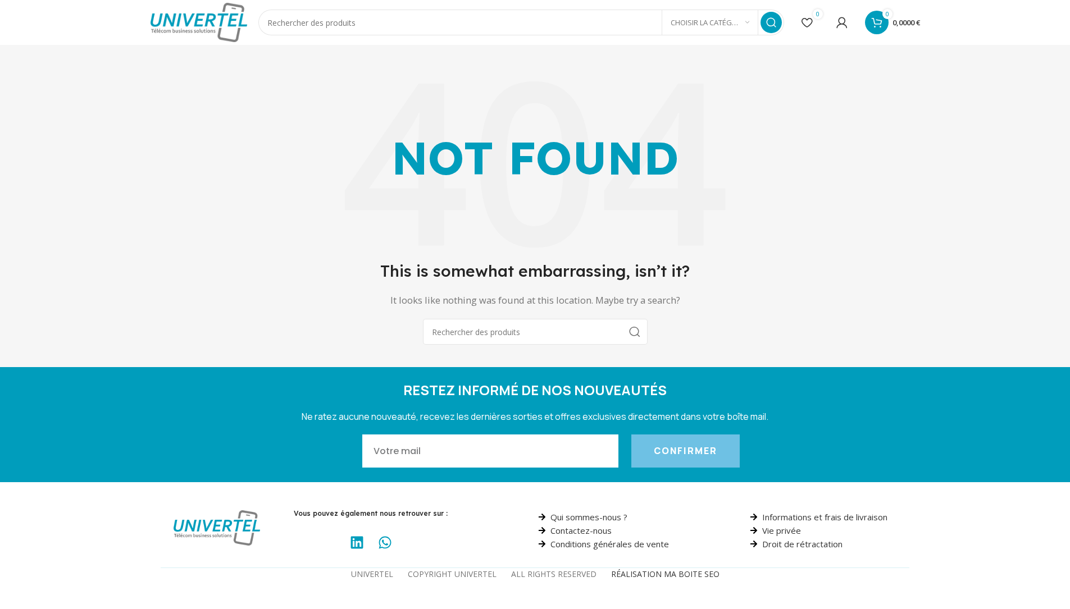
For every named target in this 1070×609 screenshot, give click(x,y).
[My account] (842, 22)
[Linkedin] (357, 542)
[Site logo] (199, 21)
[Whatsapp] (385, 542)
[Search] (771, 22)
